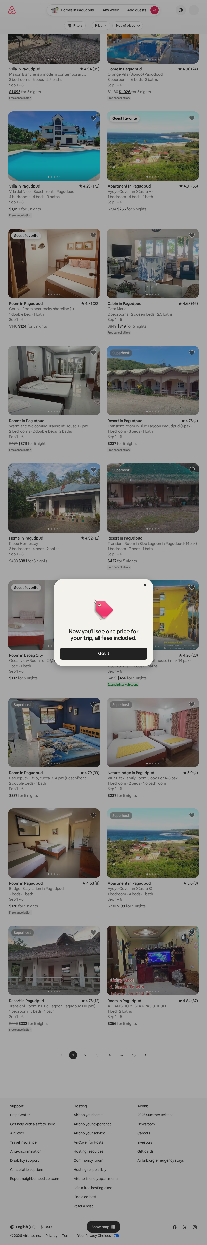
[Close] (145, 585)
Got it (103, 653)
